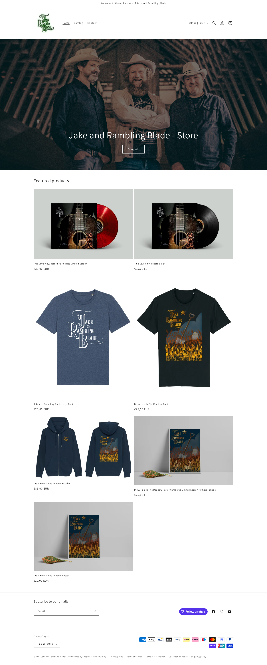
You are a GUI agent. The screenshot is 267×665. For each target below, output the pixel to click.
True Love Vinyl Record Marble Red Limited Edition (60, 263)
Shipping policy (198, 656)
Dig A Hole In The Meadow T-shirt (151, 404)
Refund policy (99, 656)
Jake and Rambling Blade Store (56, 656)
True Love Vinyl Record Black (149, 263)
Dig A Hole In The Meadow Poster (51, 575)
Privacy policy (116, 656)
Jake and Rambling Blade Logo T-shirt (54, 404)
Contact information (155, 656)
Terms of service (134, 656)
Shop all (133, 149)
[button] (214, 23)
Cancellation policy (178, 656)
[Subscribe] (95, 611)
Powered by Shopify (80, 656)
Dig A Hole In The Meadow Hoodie (52, 483)
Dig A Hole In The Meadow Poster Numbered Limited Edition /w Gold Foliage (175, 489)
